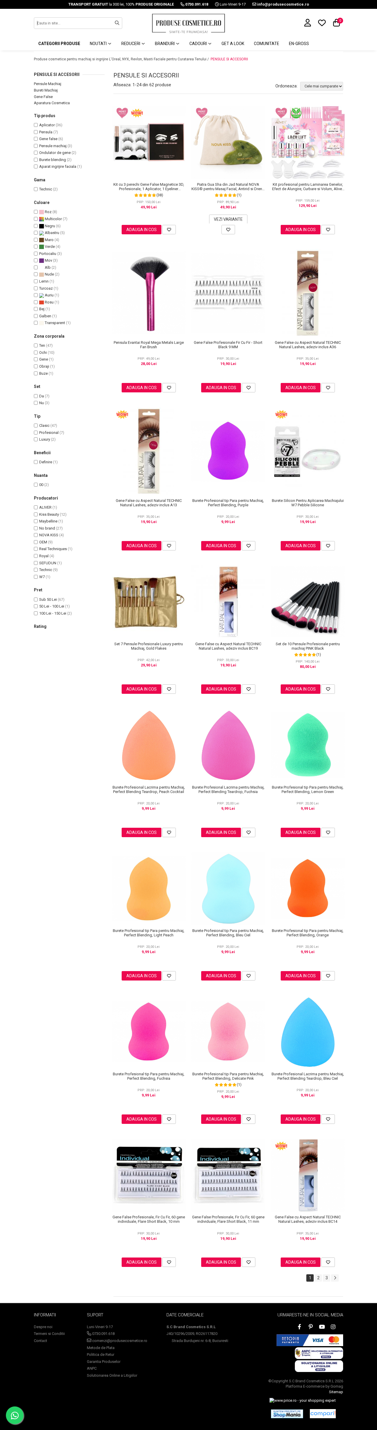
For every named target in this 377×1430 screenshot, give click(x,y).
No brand (47, 528)
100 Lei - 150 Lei (52, 613)
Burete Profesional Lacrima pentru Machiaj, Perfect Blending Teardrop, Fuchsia (228, 789)
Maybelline (48, 521)
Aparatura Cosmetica (52, 103)
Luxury (44, 439)
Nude (49, 274)
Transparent (54, 323)
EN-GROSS (299, 43)
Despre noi (43, 1327)
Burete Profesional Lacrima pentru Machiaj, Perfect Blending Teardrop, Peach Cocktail (149, 789)
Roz (48, 212)
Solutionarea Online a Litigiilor (112, 1375)
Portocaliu (47, 253)
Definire (45, 462)
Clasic (44, 425)
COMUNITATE (266, 43)
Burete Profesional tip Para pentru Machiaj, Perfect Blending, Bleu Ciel (228, 932)
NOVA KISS (48, 535)
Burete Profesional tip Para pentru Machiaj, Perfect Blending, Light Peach (148, 932)
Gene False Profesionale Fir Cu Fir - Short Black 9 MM (228, 344)
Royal (44, 556)
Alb (47, 267)
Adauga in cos (141, 229)
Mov (48, 260)
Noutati (99, 43)
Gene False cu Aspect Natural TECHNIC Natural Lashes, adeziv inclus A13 (149, 502)
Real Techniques (53, 549)
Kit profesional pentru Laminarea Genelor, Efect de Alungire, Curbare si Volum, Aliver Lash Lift (307, 186)
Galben (45, 316)
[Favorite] (169, 229)
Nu (41, 403)
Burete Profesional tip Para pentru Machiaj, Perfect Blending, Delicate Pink (228, 1076)
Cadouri (198, 43)
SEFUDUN (47, 563)
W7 (42, 577)
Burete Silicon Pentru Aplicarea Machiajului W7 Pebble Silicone (308, 502)
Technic (45, 189)
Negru (49, 226)
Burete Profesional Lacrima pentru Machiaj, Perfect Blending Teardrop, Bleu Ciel (308, 1076)
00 (41, 484)
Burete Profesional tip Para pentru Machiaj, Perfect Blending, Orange (307, 932)
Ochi (43, 352)
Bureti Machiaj (46, 90)
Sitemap (336, 1392)
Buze (43, 373)
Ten (42, 345)
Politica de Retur (100, 1354)
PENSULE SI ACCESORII (229, 59)
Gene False (43, 96)
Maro (49, 240)
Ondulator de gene (55, 152)
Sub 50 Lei (48, 599)
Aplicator (47, 125)
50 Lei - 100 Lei (51, 606)
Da (41, 396)
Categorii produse (59, 43)
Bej (41, 309)
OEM (43, 542)
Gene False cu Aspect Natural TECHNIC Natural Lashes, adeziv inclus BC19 (228, 646)
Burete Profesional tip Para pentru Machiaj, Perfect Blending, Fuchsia (148, 1076)
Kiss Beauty (49, 514)
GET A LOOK (232, 43)
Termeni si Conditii (49, 1333)
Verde (49, 246)
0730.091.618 (103, 1333)
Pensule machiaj (53, 146)
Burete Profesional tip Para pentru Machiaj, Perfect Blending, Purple (228, 502)
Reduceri (131, 43)
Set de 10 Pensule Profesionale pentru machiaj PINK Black (308, 646)
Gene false (48, 139)
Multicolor (53, 219)
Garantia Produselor (103, 1361)
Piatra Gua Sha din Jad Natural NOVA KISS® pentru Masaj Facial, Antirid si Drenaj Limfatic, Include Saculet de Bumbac (228, 186)
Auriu (49, 295)
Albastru (51, 232)
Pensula (45, 132)
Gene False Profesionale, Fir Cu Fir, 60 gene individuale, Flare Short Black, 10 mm (149, 1219)
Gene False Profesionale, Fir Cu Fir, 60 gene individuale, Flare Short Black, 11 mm (228, 1219)
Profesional (49, 432)
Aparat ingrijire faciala (57, 166)
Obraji (44, 366)
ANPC (92, 1368)
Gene (43, 359)
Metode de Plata (101, 1348)
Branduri (165, 43)
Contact (40, 1340)
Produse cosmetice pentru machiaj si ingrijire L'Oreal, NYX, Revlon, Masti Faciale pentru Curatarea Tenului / (122, 59)
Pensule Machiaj (47, 84)
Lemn (44, 281)
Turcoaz (46, 288)
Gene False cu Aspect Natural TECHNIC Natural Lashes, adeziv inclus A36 (308, 344)
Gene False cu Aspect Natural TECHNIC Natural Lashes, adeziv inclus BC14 (308, 1219)
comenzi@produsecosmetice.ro (119, 1340)
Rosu (49, 302)
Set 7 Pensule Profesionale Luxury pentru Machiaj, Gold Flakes (148, 646)
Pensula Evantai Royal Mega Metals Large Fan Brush (149, 344)
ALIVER (45, 507)
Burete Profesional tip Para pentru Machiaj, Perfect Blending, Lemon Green (307, 789)
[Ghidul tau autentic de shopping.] (323, 1413)
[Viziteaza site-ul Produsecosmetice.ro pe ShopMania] (287, 1413)
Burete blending (52, 159)
